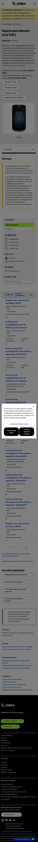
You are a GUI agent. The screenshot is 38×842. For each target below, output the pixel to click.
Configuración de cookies (19, 424)
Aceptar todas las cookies (26, 432)
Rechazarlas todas (11, 432)
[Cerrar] (33, 406)
